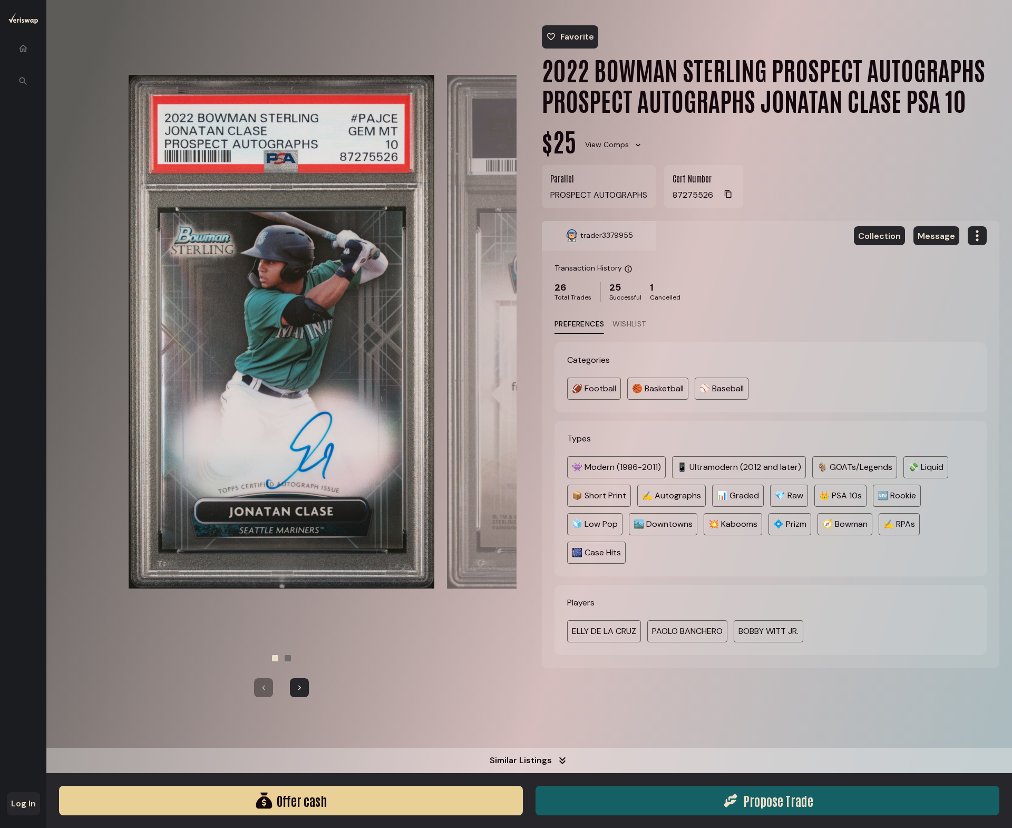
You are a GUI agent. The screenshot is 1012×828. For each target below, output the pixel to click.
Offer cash (302, 800)
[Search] (23, 81)
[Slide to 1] (275, 658)
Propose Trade (778, 800)
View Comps (607, 144)
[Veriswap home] (23, 20)
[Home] (23, 48)
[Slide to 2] (288, 658)
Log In (23, 803)
